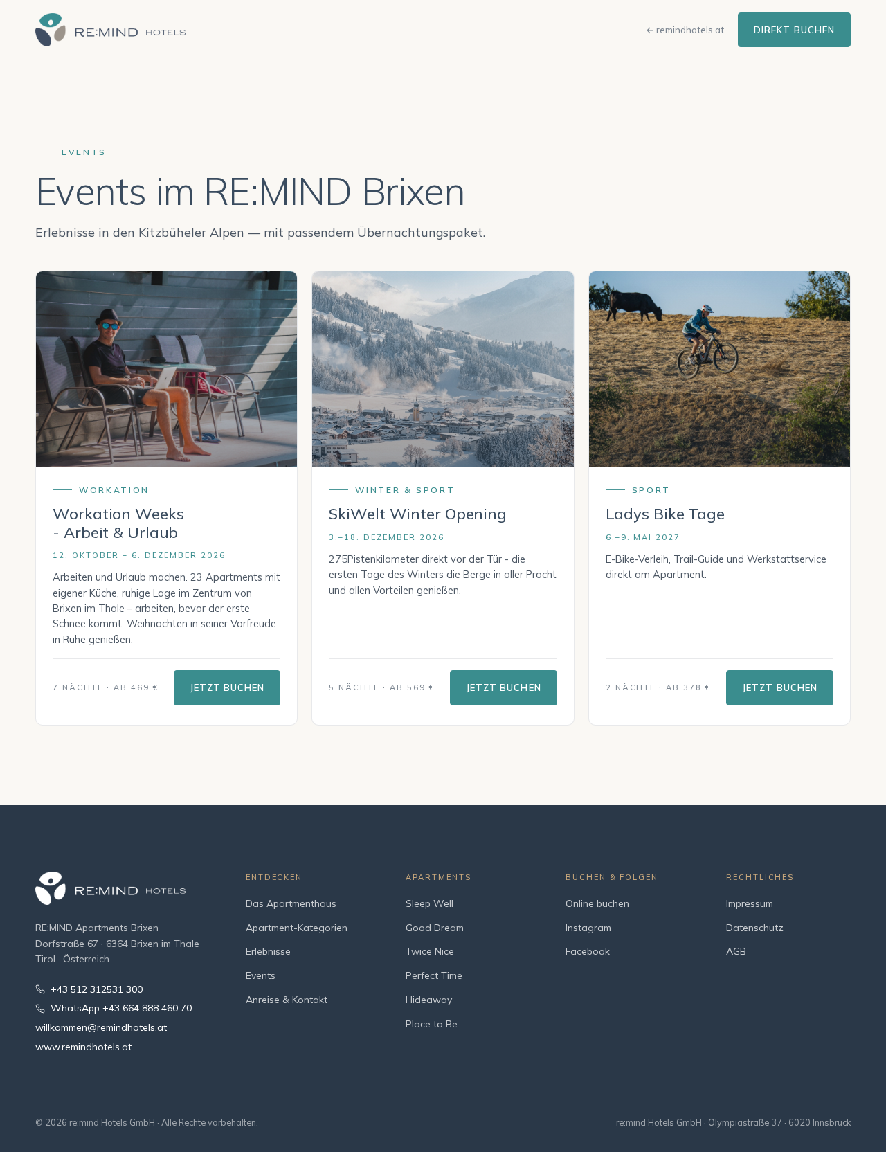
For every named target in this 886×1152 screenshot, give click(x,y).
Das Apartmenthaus (291, 903)
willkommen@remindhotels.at (101, 1027)
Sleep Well (429, 903)
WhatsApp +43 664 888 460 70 (121, 1008)
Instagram (588, 927)
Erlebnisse (268, 951)
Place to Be (432, 1024)
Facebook (588, 951)
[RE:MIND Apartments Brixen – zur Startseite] (110, 30)
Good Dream (435, 927)
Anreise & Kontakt (286, 999)
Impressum (749, 903)
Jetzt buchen (227, 687)
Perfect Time (434, 975)
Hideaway (429, 999)
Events (260, 975)
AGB (736, 951)
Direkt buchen (794, 29)
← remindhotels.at (685, 29)
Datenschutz (755, 927)
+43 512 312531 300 (97, 989)
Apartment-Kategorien (296, 927)
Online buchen (597, 903)
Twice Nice (430, 951)
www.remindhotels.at (83, 1047)
